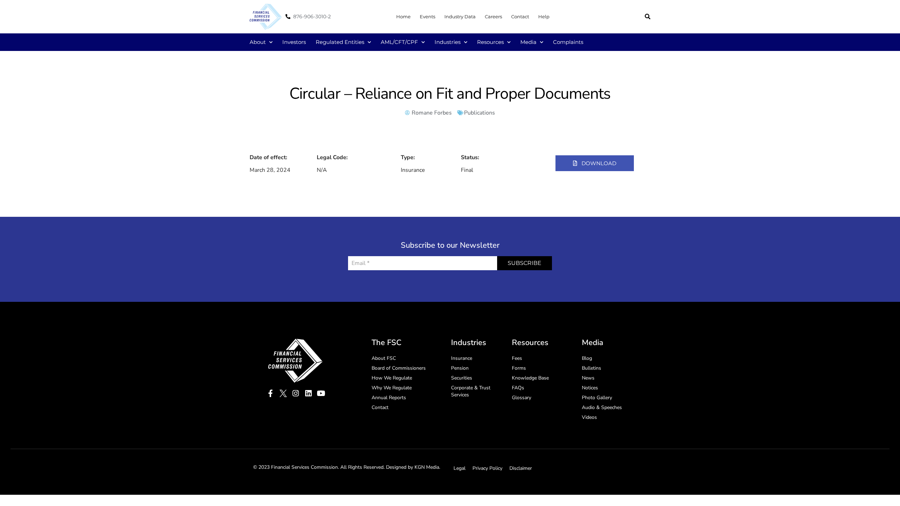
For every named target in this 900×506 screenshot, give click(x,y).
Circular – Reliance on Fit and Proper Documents (450, 93)
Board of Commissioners (399, 368)
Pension (460, 368)
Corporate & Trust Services (470, 391)
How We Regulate (392, 378)
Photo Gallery (597, 397)
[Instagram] (296, 393)
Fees (517, 358)
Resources (490, 42)
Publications (479, 113)
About (258, 42)
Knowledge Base (530, 378)
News (588, 378)
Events (427, 16)
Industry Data (460, 16)
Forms (519, 368)
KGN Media (426, 467)
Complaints (568, 42)
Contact (520, 16)
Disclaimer (520, 468)
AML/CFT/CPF (399, 42)
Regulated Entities (340, 42)
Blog (587, 358)
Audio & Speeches (602, 407)
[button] (647, 16)
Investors (294, 42)
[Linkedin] (308, 393)
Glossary (521, 397)
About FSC (384, 358)
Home (403, 16)
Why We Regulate (392, 387)
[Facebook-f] (270, 393)
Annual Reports (389, 397)
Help (543, 16)
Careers (493, 16)
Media (528, 42)
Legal (459, 468)
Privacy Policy (487, 468)
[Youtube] (321, 393)
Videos (589, 417)
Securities (461, 378)
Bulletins (591, 368)
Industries (448, 42)
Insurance (461, 358)
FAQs (518, 387)
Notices (590, 387)
